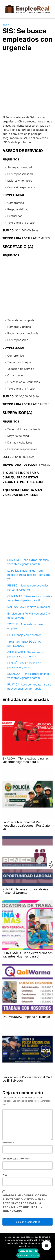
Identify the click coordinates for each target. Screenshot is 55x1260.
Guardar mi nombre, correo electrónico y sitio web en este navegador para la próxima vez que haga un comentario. (25, 1203)
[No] (51, 1246)
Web (4, 1175)
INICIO (5, 25)
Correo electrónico (16, 1158)
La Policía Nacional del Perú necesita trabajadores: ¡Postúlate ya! (28, 575)
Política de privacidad (28, 1255)
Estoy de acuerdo (28, 1251)
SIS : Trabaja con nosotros (24, 635)
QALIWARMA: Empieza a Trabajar (28, 607)
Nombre (8, 1142)
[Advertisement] (27, 85)
